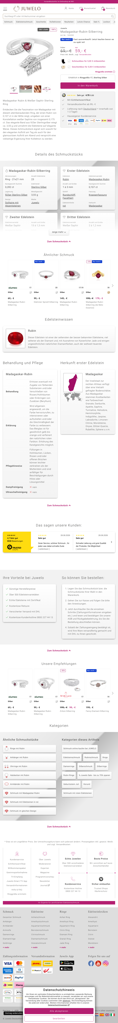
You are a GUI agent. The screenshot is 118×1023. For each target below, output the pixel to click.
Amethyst (92, 921)
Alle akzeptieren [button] (59, 1011)
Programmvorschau (45, 877)
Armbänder (8, 926)
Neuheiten (69, 22)
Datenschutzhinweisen (57, 1005)
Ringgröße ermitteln (16, 894)
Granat (91, 939)
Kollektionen (55, 22)
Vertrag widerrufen (13, 1013)
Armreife (7, 930)
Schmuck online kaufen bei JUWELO (79, 748)
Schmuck (8, 22)
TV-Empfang (17, 877)
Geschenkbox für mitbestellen (89, 67)
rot (64, 206)
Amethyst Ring (66, 921)
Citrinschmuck (38, 934)
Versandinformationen (16, 885)
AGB (16, 1010)
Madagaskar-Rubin (99, 179)
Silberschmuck (85, 766)
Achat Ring (65, 917)
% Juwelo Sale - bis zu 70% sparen (94, 775)
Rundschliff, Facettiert (69, 196)
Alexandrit (93, 917)
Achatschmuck (38, 917)
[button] (5, 9)
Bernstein (92, 930)
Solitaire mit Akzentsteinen (13, 204)
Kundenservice (17, 859)
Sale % (97, 22)
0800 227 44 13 (73, 891)
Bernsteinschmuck (40, 930)
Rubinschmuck (91, 757)
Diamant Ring (66, 934)
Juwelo (35, 202)
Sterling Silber (39, 187)
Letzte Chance (83, 22)
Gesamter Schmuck (12, 917)
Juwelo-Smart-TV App (17, 881)
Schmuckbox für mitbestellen (88, 61)
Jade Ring (64, 943)
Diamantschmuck (39, 939)
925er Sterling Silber (16, 195)
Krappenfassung (98, 195)
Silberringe (102, 766)
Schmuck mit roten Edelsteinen (77, 793)
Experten (45, 868)
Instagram (106, 963)
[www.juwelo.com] (107, 1015)
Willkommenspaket (17, 868)
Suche (112, 16)
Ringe (105, 757)
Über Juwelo (45, 859)
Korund (87, 784)
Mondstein (93, 943)
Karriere (6, 1010)
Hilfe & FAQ (17, 890)
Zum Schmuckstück (57, 241)
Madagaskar (95, 206)
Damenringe (68, 766)
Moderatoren (45, 864)
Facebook (91, 963)
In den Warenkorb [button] (88, 85)
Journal (43, 885)
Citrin (90, 934)
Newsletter (45, 881)
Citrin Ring (65, 930)
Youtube (98, 963)
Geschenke (41, 22)
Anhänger (7, 921)
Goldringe (7, 943)
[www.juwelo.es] (102, 1015)
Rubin (66, 179)
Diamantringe (9, 939)
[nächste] (112, 285)
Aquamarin (93, 926)
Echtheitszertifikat (16, 864)
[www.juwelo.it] (113, 1015)
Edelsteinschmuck (24, 22)
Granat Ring (65, 939)
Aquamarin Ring (67, 926)
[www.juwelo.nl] (96, 1015)
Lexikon (106, 22)
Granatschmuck (38, 943)
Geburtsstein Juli (71, 784)
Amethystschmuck (40, 921)
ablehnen (67, 1001)
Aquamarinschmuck (40, 926)
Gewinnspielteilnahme (16, 872)
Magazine (44, 872)
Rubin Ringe (68, 775)
